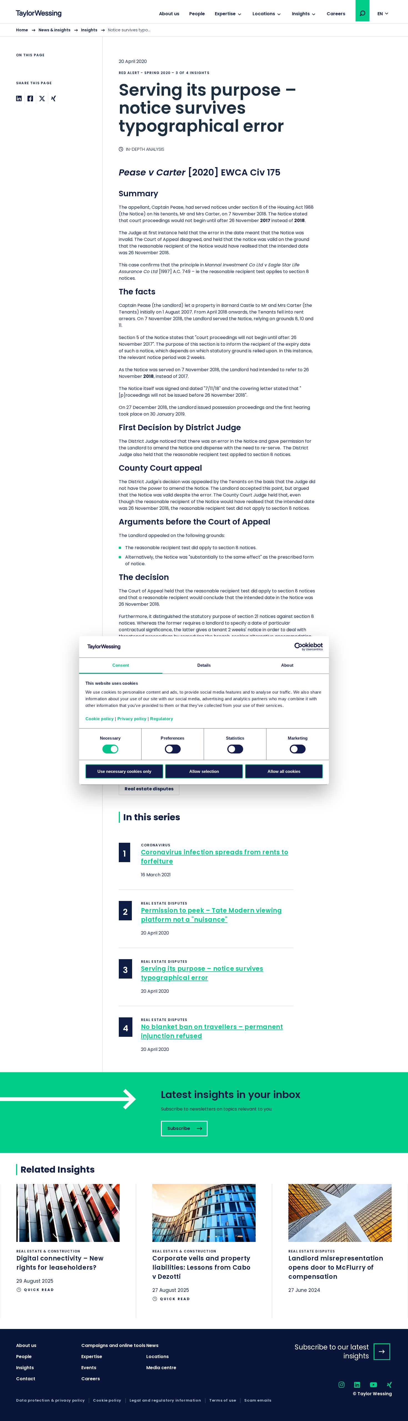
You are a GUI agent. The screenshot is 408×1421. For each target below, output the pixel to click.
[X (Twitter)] (42, 98)
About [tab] (287, 665)
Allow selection (204, 771)
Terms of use (222, 1400)
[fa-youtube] (368, 1385)
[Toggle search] (362, 13)
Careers (336, 14)
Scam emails (257, 1400)
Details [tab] (204, 665)
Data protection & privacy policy (50, 1400)
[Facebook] (30, 98)
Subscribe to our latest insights (332, 1351)
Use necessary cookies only (124, 771)
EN (380, 14)
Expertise (225, 14)
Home (22, 30)
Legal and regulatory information (165, 1400)
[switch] (173, 749)
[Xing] (53, 98)
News (152, 1345)
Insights (301, 14)
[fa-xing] (384, 1385)
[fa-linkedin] (352, 1385)
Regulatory (161, 718)
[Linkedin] (19, 98)
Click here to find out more (68, 1246)
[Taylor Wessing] (38, 14)
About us (169, 14)
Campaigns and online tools (113, 1345)
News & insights (54, 30)
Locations (264, 14)
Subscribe (204, 1112)
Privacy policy (132, 718)
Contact (25, 1379)
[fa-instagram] (336, 1385)
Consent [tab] (120, 665)
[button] (362, 13)
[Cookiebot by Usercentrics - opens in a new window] (298, 647)
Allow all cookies (284, 771)
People (197, 14)
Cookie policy (99, 718)
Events (88, 1367)
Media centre (161, 1367)
